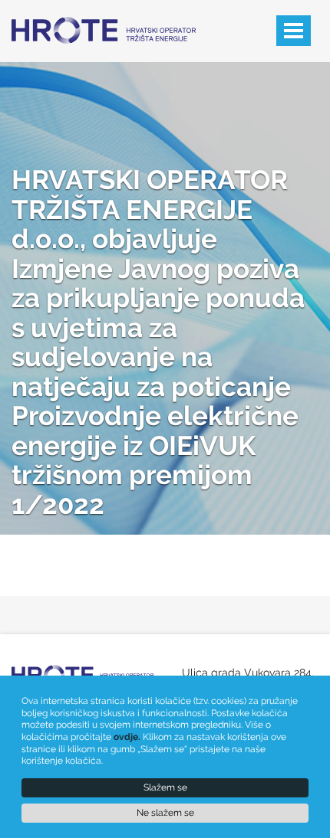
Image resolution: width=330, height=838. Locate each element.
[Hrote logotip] (96, 21)
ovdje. (127, 737)
